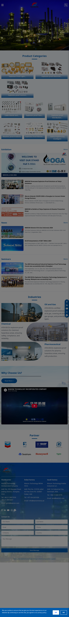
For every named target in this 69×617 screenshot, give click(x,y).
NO (64, 612)
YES (56, 612)
